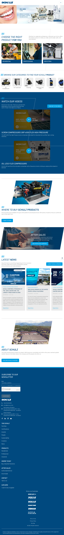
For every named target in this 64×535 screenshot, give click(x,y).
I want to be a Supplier (8, 487)
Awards (4, 432)
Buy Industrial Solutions (8, 464)
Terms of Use (10, 385)
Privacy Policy (17, 385)
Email (3, 381)
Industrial (4, 457)
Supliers (5, 485)
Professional (5, 454)
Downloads (5, 473)
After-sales (6, 468)
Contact (4, 478)
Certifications (5, 429)
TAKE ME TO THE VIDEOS (55, 106)
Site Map (33, 523)
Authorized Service (7, 470)
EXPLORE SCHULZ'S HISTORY (10, 360)
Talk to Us (4, 480)
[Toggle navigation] (60, 2)
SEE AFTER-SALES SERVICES (39, 243)
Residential (5, 451)
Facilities (4, 426)
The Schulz (6, 423)
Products (5, 448)
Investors (4, 441)
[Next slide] (35, 21)
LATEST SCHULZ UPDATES (54, 264)
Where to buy (6, 461)
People (3, 435)
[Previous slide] (29, 21)
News (3, 444)
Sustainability (5, 438)
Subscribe (6, 396)
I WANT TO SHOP (7, 220)
